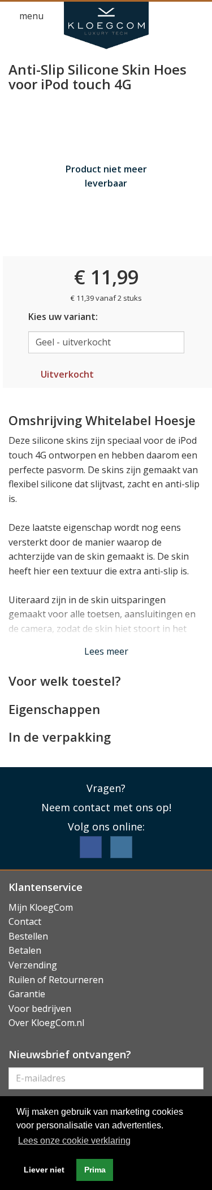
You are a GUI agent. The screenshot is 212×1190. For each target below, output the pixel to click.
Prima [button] (95, 1169)
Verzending (32, 965)
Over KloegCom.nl (46, 1022)
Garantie (26, 994)
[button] (175, 16)
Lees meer (106, 651)
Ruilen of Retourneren (55, 979)
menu (30, 16)
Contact (24, 921)
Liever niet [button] (44, 1169)
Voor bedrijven (39, 1008)
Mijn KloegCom (40, 907)
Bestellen (28, 936)
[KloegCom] (106, 25)
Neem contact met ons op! (106, 807)
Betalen (24, 950)
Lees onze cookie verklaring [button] (74, 1140)
